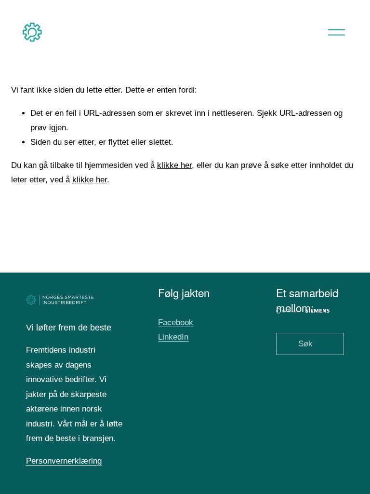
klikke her (174, 165)
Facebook (175, 322)
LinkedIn (173, 337)
